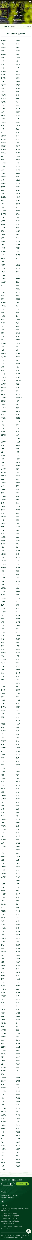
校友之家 (16, 15)
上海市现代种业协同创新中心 (9, 1213)
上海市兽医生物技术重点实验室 (10, 1218)
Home (10, 15)
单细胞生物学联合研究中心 (8, 1223)
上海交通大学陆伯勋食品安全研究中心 (11, 1226)
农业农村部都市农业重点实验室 (10, 1216)
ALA (22, 1237)
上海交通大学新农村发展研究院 (10, 1221)
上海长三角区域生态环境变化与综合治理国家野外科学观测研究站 (15, 1209)
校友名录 (22, 15)
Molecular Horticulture (7, 1229)
